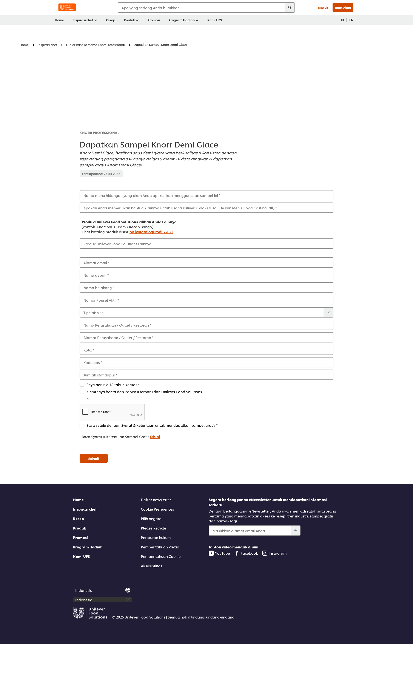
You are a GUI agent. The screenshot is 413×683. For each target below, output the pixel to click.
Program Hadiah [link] (182, 20)
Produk (79, 527)
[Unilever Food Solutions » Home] (67, 7)
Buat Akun (343, 7)
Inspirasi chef (85, 508)
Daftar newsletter (156, 499)
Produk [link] (129, 20)
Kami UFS (81, 556)
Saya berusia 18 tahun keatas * (113, 384)
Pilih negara (151, 518)
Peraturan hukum (156, 537)
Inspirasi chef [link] (83, 20)
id (342, 20)
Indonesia (83, 590)
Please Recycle (153, 527)
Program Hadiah (88, 546)
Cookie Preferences (157, 508)
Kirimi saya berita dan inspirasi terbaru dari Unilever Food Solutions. (144, 391)
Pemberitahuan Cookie (161, 556)
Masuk (323, 7)
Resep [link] (110, 20)
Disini (155, 436)
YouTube (222, 553)
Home (78, 499)
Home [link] (59, 20)
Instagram (278, 553)
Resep (78, 518)
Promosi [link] (154, 20)
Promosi (80, 537)
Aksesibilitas (151, 565)
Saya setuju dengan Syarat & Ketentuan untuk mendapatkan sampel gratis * (152, 425)
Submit (93, 458)
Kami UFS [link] (214, 20)
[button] (206, 412)
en (351, 20)
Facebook (249, 553)
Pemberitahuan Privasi (160, 546)
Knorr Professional (99, 132)
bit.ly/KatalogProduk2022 (151, 231)
